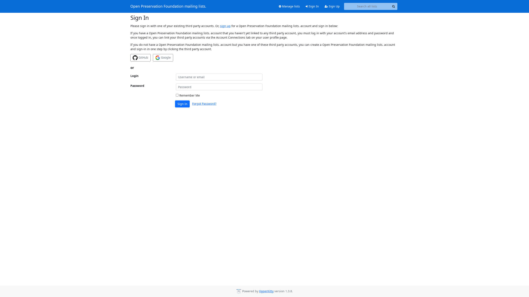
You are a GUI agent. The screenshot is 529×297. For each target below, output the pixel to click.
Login (134, 76)
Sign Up (334, 6)
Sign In (313, 6)
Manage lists (290, 6)
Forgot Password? (204, 104)
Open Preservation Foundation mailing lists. (168, 6)
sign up (225, 26)
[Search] (393, 6)
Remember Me (189, 95)
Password (137, 86)
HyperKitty (266, 291)
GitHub (143, 57)
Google (165, 57)
